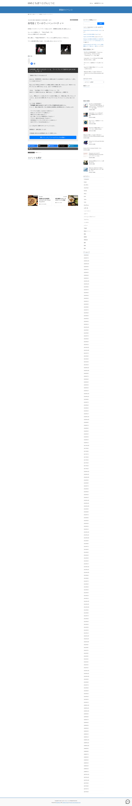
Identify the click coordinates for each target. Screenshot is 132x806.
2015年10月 (86, 506)
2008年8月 (86, 751)
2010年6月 (86, 687)
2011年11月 (86, 638)
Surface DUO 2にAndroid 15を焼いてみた (92, 30)
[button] (40, 49)
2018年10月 (86, 419)
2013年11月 (86, 569)
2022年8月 (86, 333)
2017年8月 (86, 451)
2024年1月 (86, 301)
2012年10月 (86, 607)
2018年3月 (86, 436)
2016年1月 (86, 497)
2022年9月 (86, 330)
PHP (85, 196)
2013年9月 (86, 575)
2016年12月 (86, 471)
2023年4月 (86, 318)
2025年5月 (86, 272)
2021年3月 (86, 361)
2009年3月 (86, 731)
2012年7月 (86, 615)
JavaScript (86, 187)
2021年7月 (86, 353)
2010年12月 (86, 670)
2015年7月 (86, 514)
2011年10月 (86, 641)
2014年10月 (86, 537)
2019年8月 (86, 399)
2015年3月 (86, 523)
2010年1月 (86, 702)
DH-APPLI (86, 184)
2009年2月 (86, 734)
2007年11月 (86, 777)
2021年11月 (86, 347)
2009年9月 (86, 713)
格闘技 (85, 236)
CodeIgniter (86, 179)
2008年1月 (86, 771)
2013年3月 (86, 592)
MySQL (85, 190)
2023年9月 (86, 304)
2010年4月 (86, 693)
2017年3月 (86, 465)
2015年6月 (86, 517)
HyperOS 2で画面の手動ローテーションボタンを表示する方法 (93, 68)
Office (85, 193)
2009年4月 (86, 728)
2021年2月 (86, 364)
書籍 (85, 234)
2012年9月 (86, 610)
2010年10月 (86, 676)
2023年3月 (86, 321)
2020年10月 (86, 370)
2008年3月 (86, 765)
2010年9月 (86, 679)
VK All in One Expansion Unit (75, 802)
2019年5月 (86, 408)
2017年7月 (86, 454)
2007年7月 (86, 788)
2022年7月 (86, 335)
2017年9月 (86, 448)
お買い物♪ (86, 208)
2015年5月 (86, 520)
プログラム (86, 219)
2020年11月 (86, 367)
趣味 (85, 242)
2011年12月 (86, 635)
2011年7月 (86, 650)
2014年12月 (86, 532)
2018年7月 (86, 425)
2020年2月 (86, 387)
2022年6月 (86, 338)
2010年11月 (86, 673)
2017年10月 (86, 445)
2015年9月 (86, 509)
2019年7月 (86, 402)
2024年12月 (86, 281)
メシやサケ (86, 222)
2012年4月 (86, 624)
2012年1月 (86, 633)
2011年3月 (86, 661)
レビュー (86, 225)
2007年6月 (86, 791)
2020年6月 (86, 379)
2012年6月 (86, 618)
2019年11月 (86, 396)
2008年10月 (86, 745)
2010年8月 (86, 682)
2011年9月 (86, 644)
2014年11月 (86, 535)
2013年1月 (86, 598)
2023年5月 (86, 315)
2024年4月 (86, 295)
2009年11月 (86, 708)
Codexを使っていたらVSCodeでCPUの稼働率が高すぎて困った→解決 (93, 59)
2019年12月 (86, 393)
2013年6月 (86, 584)
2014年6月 (86, 549)
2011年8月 (86, 647)
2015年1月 (86, 529)
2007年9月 (86, 783)
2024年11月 (86, 284)
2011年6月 (86, 653)
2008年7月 (86, 754)
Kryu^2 (97, 34)
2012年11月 (86, 604)
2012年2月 (86, 630)
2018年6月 (86, 428)
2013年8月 (86, 578)
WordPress (86, 205)
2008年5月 (86, 760)
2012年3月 (86, 627)
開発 (85, 245)
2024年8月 (86, 286)
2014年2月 (86, 561)
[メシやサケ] (33, 198)
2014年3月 (86, 558)
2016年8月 (86, 483)
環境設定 (86, 239)
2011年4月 (86, 659)
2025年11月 (86, 263)
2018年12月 (86, 416)
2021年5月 (86, 359)
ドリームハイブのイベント (89, 216)
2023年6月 (86, 312)
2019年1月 (86, 413)
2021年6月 (86, 356)
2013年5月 (86, 586)
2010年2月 (86, 699)
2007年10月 (86, 780)
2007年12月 (86, 774)
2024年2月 (86, 298)
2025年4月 (86, 275)
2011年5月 (86, 656)
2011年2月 (86, 664)
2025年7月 (86, 269)
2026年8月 (86, 255)
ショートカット (87, 210)
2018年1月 (86, 442)
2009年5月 (86, 725)
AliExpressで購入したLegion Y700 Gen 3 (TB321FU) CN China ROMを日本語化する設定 (93, 73)
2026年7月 (86, 258)
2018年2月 (86, 439)
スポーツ (86, 213)
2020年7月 (86, 376)
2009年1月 (86, 737)
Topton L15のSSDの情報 (88, 34)
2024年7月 (86, 289)
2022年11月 (86, 327)
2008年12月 (86, 739)
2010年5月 (86, 690)
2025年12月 (86, 260)
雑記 (85, 248)
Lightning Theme (65, 802)
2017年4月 (86, 462)
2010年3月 (86, 696)
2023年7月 (86, 310)
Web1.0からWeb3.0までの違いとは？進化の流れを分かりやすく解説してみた (96, 169)
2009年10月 (86, 711)
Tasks (85, 199)
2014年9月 (86, 540)
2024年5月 (86, 292)
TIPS (85, 202)
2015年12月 (86, 500)
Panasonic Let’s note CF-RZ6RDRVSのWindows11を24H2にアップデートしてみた (96, 154)
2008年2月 (86, 768)
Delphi (85, 182)
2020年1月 (86, 390)
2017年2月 (86, 468)
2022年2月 (86, 344)
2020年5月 (86, 382)
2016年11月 (86, 474)
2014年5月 (86, 552)
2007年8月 (86, 786)
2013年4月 (86, 589)
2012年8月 (86, 612)
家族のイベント (74, 19)
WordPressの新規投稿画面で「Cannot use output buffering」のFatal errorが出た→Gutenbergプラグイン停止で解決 (93, 54)
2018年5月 (86, 431)
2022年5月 (86, 341)
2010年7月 (86, 685)
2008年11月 (86, 742)
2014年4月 (86, 555)
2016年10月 (86, 477)
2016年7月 (86, 486)
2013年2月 (86, 595)
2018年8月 (86, 422)
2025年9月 (86, 266)
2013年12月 (86, 566)
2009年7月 (86, 719)
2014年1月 (86, 563)
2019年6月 (86, 405)
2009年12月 (86, 705)
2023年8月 (86, 307)
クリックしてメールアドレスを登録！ (54, 137)
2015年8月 (86, 511)
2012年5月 (86, 621)
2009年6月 (86, 722)
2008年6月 (86, 757)
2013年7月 (86, 581)
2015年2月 (86, 526)
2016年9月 (86, 480)
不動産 (85, 228)
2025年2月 (86, 278)
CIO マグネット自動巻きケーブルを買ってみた (93, 63)
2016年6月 (86, 488)
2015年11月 (86, 503)
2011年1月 (86, 667)
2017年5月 (86, 460)
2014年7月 (86, 546)
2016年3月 (86, 494)
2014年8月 (86, 543)
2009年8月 (86, 716)
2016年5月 (86, 491)
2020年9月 (86, 373)
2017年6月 (86, 457)
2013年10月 (86, 572)
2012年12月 (86, 601)
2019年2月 (86, 410)
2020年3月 (86, 384)
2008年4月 (86, 763)
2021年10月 (86, 350)
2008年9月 (86, 748)
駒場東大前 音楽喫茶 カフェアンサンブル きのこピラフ (44, 200)
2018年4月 (86, 434)
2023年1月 (86, 324)
